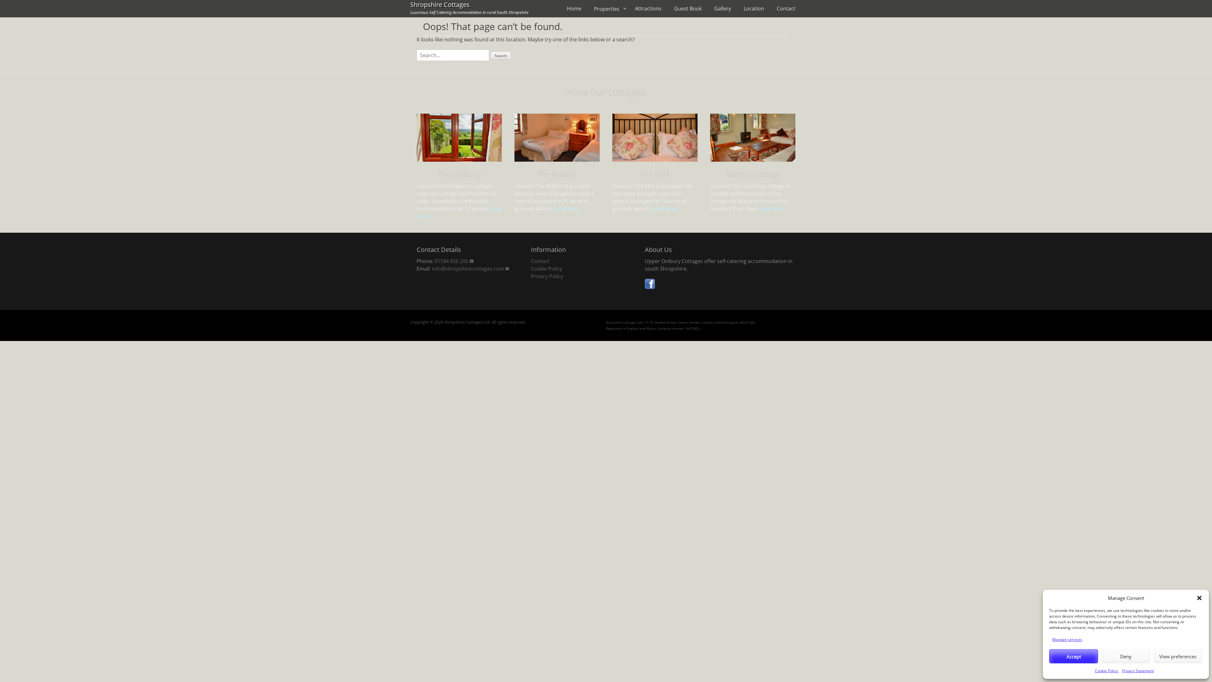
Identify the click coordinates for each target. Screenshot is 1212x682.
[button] (1199, 598)
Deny (1126, 656)
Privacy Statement (1138, 670)
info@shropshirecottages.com (468, 268)
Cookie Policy (1107, 670)
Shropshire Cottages (440, 4)
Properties (606, 8)
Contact (786, 8)
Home (574, 8)
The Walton (557, 174)
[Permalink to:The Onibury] (459, 139)
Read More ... (569, 208)
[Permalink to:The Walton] (557, 139)
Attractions (648, 8)
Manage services (1067, 639)
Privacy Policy (547, 276)
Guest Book (688, 8)
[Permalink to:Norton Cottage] (752, 139)
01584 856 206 (451, 261)
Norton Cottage (753, 174)
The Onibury (459, 174)
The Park (655, 174)
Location (754, 8)
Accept (1073, 656)
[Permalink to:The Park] (655, 139)
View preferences (1178, 656)
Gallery (722, 8)
